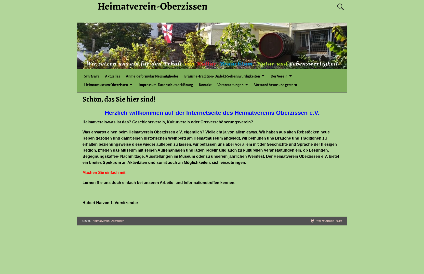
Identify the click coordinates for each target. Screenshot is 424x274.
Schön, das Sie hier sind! (119, 99)
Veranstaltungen (230, 85)
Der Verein (279, 76)
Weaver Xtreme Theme (329, 220)
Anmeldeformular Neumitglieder (152, 76)
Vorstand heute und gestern (275, 85)
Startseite (91, 76)
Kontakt (205, 85)
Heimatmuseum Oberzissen (106, 85)
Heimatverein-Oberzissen (108, 220)
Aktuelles (112, 76)
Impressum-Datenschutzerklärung (166, 85)
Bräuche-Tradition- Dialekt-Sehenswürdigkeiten (222, 76)
